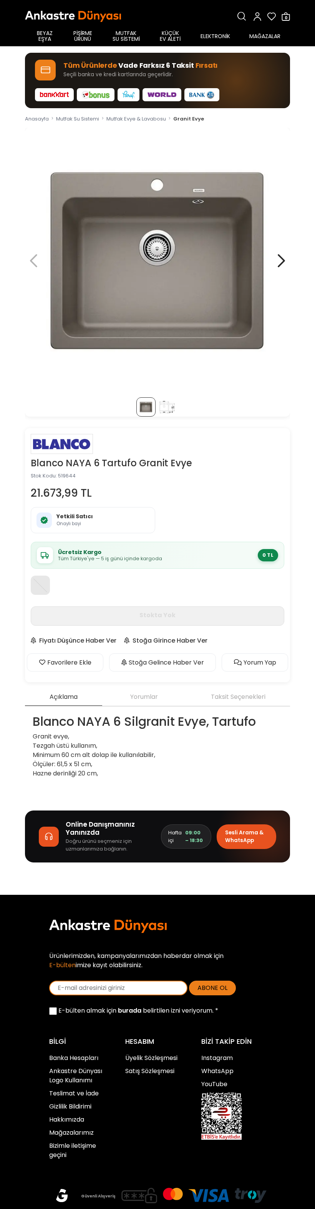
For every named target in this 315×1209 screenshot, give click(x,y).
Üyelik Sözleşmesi (151, 1057)
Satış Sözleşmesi (149, 1071)
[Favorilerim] (271, 16)
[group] (157, 261)
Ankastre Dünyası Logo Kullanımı (75, 1076)
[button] (281, 260)
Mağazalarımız (71, 1132)
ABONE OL (212, 987)
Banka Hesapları (73, 1057)
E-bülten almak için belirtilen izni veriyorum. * (137, 1010)
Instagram (217, 1057)
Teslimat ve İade (74, 1093)
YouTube (214, 1084)
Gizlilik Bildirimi (70, 1106)
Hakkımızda (66, 1119)
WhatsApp (217, 1071)
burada (129, 1010)
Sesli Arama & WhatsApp (244, 836)
